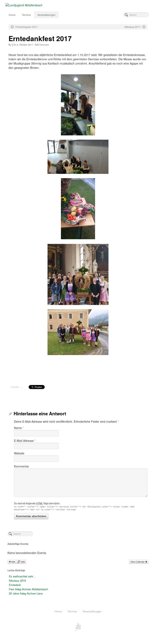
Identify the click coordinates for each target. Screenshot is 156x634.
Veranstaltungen (46, 14)
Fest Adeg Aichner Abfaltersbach (28, 589)
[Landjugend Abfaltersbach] (78, 5)
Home (12, 14)
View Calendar (137, 562)
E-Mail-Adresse (25, 441)
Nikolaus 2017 (133, 27)
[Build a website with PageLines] (78, 626)
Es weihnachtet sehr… (22, 576)
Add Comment (42, 44)
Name (19, 428)
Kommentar (21, 466)
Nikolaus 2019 (17, 580)
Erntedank (15, 585)
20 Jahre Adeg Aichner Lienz (26, 593)
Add (13, 562)
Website (19, 453)
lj (12, 44)
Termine (26, 14)
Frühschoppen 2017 (26, 27)
